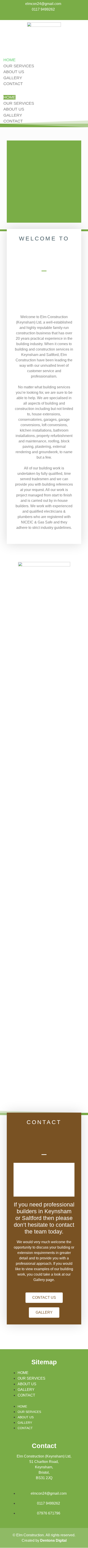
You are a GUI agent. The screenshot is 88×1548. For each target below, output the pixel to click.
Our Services (18, 66)
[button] (44, 90)
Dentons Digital (53, 1540)
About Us (13, 72)
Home (9, 60)
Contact (13, 83)
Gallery (12, 78)
